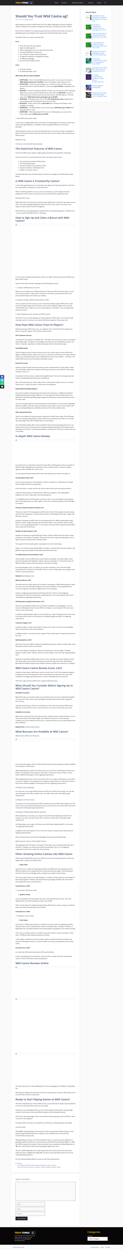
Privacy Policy (95, 1247)
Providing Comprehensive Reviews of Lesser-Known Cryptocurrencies (98, 78)
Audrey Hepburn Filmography (97, 86)
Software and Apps (77, 3)
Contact (99, 3)
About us (91, 3)
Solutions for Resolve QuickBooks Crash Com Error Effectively (99, 53)
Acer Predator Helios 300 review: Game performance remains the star (36, 1165)
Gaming (19, 1163)
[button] (105, 2)
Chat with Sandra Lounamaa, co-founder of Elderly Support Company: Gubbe (39, 1167)
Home (56, 3)
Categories (90, 1236)
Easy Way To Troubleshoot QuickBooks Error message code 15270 (99, 27)
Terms (102, 1247)
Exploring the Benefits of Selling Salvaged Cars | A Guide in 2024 (99, 94)
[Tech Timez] (24, 2)
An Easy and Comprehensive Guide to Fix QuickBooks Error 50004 (99, 61)
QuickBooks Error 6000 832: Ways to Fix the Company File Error (99, 69)
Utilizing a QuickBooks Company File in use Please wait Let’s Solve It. (99, 36)
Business (64, 3)
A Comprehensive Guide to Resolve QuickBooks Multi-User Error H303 (99, 45)
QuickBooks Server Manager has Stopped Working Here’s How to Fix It (99, 18)
